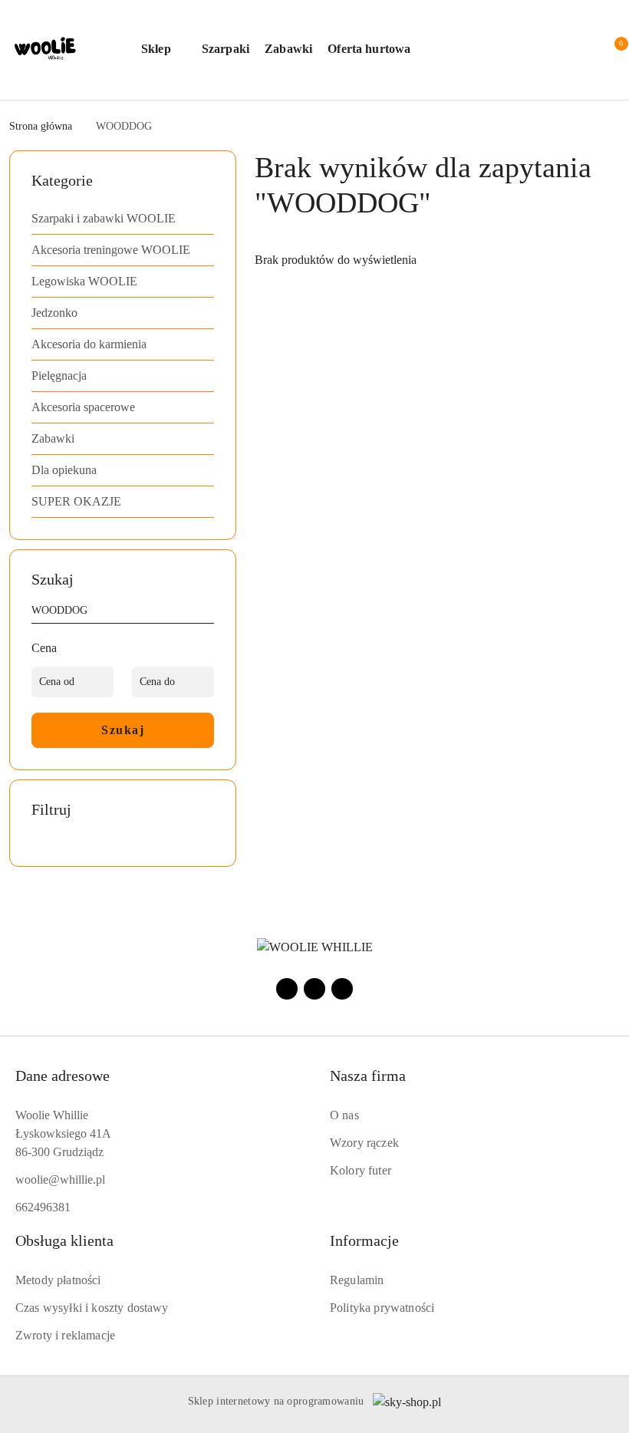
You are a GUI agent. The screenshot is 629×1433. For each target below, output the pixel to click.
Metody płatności (58, 1279)
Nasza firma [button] (368, 1075)
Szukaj (122, 729)
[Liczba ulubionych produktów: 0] (577, 49)
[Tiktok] (342, 989)
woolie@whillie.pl (60, 1179)
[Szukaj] (208, 612)
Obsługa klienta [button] (64, 1240)
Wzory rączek (364, 1142)
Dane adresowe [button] (62, 1075)
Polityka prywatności (382, 1307)
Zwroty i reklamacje (65, 1335)
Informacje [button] (364, 1240)
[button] (163, 50)
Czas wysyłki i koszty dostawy (92, 1307)
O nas (344, 1115)
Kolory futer (360, 1170)
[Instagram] (314, 989)
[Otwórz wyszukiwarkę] (509, 49)
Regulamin (357, 1279)
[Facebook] (287, 989)
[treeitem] (122, 218)
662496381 (43, 1207)
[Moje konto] (543, 49)
